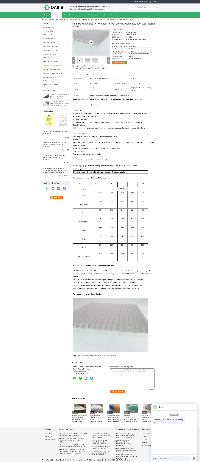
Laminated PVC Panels (50, 46)
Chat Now (119, 15)
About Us (67, 15)
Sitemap (145, 442)
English (154, 2)
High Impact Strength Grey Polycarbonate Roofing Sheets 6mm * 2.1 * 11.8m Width (126, 435)
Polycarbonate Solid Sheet (51, 69)
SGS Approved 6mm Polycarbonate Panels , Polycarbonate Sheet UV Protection (124, 442)
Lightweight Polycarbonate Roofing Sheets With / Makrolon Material (58, 96)
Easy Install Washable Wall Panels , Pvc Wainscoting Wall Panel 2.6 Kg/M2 (101, 435)
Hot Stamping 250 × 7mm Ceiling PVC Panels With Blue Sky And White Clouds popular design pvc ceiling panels (72, 451)
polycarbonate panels (109, 355)
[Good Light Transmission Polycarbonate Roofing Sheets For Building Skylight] (132, 408)
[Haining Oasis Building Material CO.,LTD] (55, 7)
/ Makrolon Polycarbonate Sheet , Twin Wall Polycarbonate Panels (148, 418)
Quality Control (93, 15)
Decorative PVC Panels (50, 50)
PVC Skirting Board (49, 58)
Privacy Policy (46, 460)
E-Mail (145, 440)
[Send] (194, 458)
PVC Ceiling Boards (49, 54)
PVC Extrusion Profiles (50, 62)
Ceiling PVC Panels (49, 27)
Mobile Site (148, 445)
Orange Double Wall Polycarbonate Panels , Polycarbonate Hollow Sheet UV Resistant (114, 418)
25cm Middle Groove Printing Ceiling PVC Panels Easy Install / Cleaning (73, 434)
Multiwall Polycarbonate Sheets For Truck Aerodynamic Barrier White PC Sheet (79, 418)
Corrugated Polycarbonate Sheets (54, 73)
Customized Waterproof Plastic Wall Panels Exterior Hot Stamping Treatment (101, 453)
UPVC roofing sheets (50, 81)
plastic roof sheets (82, 355)
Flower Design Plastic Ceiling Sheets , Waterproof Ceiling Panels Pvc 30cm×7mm (72, 440)
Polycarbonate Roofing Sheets (66, 19)
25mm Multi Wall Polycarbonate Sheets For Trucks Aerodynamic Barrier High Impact (96, 419)
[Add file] (154, 458)
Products (56, 15)
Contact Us (107, 15)
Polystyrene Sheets (49, 77)
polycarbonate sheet (95, 355)
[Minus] (194, 407)
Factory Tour (79, 15)
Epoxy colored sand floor (51, 85)
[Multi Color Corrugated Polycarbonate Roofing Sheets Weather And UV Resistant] (46, 103)
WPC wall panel (48, 31)
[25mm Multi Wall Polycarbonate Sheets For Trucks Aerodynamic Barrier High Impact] (97, 408)
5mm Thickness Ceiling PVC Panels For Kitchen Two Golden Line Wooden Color (73, 445)
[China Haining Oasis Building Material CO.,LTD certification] (49, 120)
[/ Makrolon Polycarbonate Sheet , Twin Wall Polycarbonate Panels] (149, 408)
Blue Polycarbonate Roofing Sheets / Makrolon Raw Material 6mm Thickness (126, 450)
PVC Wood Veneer (49, 35)
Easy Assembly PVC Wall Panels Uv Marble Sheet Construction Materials (99, 442)
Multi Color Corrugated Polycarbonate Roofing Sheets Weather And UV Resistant (59, 103)
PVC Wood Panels (49, 42)
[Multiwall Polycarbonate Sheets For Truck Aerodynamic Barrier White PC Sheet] (80, 408)
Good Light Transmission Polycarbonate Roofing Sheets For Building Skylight (131, 419)
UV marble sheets (49, 39)
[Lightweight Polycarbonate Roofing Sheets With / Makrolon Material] (46, 96)
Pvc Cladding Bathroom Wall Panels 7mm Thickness (101, 447)
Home (46, 15)
